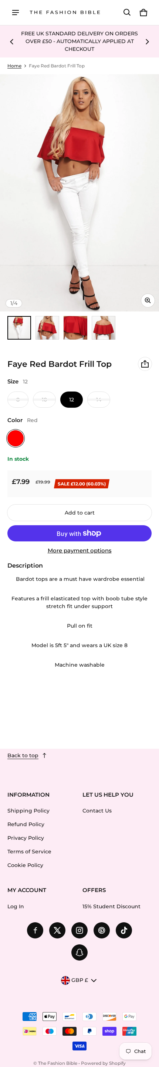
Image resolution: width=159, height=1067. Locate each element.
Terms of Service (29, 851)
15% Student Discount (111, 906)
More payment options (80, 550)
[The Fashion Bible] (65, 12)
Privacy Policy (25, 838)
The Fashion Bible (57, 1063)
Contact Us (97, 810)
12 (71, 399)
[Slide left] (11, 41)
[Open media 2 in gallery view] (47, 328)
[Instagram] (79, 930)
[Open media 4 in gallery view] (103, 328)
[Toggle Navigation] (15, 12)
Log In (15, 906)
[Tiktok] (124, 930)
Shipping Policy (28, 810)
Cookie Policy (25, 865)
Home (14, 66)
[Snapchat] (79, 952)
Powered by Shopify (103, 1063)
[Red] (15, 438)
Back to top (22, 755)
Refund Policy (25, 824)
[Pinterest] (102, 930)
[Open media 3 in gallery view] (75, 328)
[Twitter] (57, 930)
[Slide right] (147, 41)
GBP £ (79, 980)
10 (44, 399)
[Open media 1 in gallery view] (19, 328)
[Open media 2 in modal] (79, 193)
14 (98, 399)
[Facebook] (35, 930)
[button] (127, 12)
